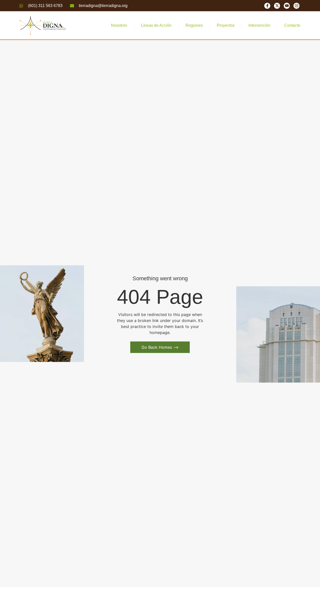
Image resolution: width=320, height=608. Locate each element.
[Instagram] (297, 6)
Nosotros (119, 25)
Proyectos (225, 25)
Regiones (194, 25)
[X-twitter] (277, 6)
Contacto (292, 25)
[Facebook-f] (267, 6)
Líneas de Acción (156, 25)
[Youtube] (287, 6)
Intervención (259, 25)
